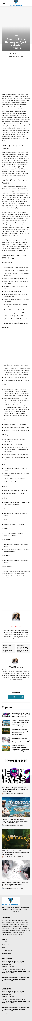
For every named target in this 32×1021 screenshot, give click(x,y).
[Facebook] (10, 697)
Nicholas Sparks (8, 793)
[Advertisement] (16, 77)
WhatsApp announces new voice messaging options (8, 649)
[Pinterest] (18, 697)
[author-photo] (3, 794)
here (18, 577)
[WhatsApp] (22, 697)
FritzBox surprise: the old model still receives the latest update (22, 649)
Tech (3, 975)
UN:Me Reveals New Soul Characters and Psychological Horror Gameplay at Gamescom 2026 (21, 731)
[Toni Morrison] (16, 661)
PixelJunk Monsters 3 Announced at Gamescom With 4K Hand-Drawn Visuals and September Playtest (20, 748)
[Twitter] (14, 697)
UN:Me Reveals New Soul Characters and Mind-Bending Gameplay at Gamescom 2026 (21, 740)
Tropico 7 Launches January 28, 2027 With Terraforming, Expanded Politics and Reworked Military (20, 723)
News (16, 35)
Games (4, 966)
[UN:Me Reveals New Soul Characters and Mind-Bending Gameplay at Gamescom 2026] (6, 740)
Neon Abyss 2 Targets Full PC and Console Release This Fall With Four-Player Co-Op (21, 714)
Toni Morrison (17, 53)
